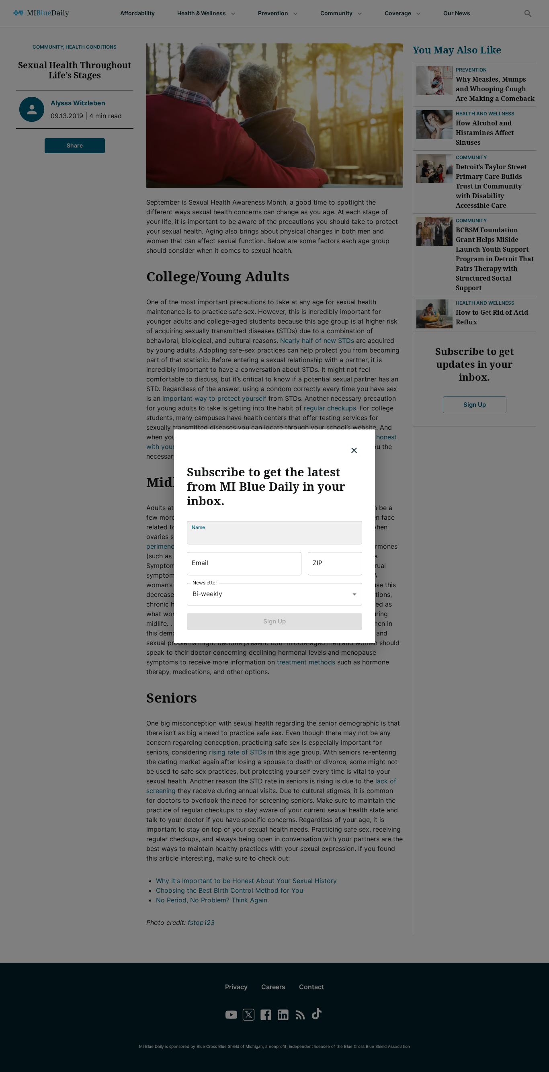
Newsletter (205, 583)
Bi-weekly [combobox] (207, 594)
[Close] (354, 450)
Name (198, 527)
